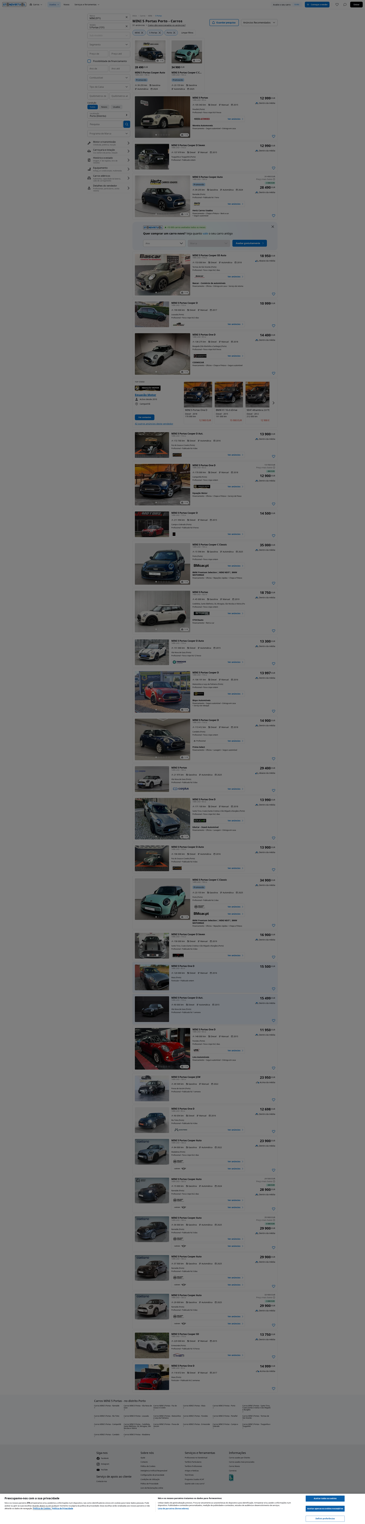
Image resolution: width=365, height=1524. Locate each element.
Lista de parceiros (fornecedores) (173, 1508)
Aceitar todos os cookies (325, 1498)
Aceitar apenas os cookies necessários (325, 1508)
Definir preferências (325, 1518)
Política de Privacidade (62, 1508)
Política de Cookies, (42, 1508)
